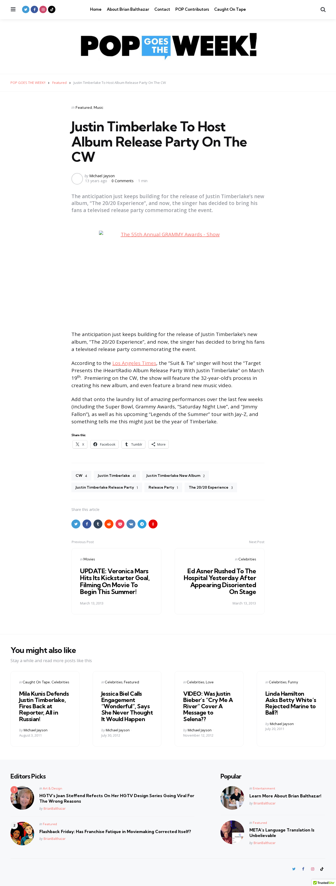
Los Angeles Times (134, 363)
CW (81, 475)
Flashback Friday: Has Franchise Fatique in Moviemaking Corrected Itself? (115, 831)
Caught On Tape (230, 9)
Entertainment (264, 788)
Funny (293, 682)
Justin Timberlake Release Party (107, 487)
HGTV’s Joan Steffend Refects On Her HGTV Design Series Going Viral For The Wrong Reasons (116, 798)
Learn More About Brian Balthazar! (285, 795)
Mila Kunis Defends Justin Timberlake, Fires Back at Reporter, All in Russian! (44, 706)
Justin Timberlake (117, 475)
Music (98, 107)
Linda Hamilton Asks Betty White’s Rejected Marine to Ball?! (290, 703)
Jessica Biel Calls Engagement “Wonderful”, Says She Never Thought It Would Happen (127, 706)
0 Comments (123, 180)
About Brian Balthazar (128, 9)
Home (96, 9)
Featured (84, 107)
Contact (162, 9)
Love (210, 682)
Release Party (163, 487)
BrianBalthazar (55, 808)
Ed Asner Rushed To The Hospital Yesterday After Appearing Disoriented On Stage (220, 581)
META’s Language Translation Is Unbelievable (281, 832)
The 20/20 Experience (211, 487)
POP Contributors (192, 9)
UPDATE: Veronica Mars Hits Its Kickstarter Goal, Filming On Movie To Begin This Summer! (115, 581)
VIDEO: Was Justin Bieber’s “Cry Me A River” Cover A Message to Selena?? (208, 706)
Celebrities (247, 559)
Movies (89, 559)
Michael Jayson (102, 175)
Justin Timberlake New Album (175, 475)
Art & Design (52, 788)
